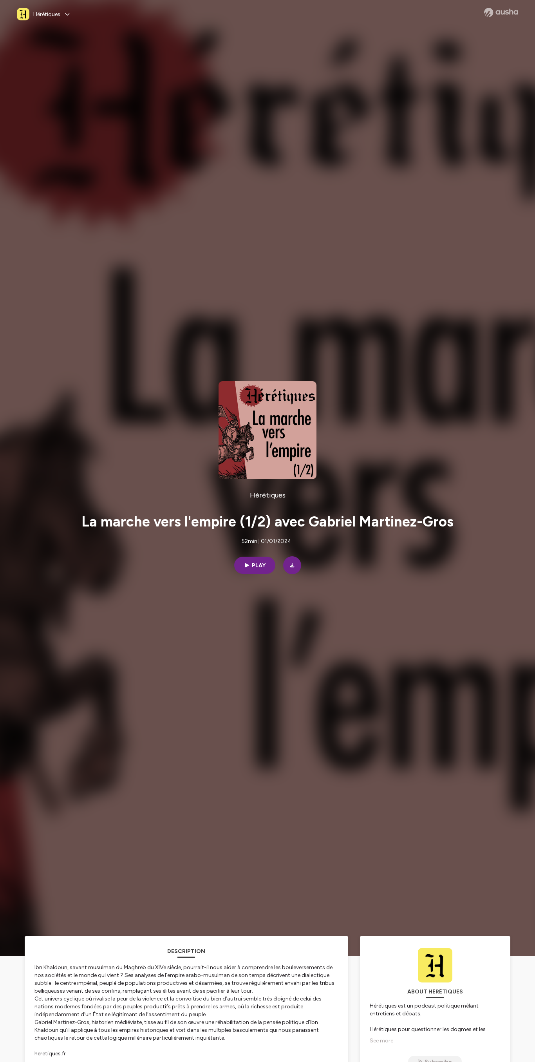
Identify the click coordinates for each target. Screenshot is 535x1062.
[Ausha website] (501, 12)
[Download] (292, 565)
